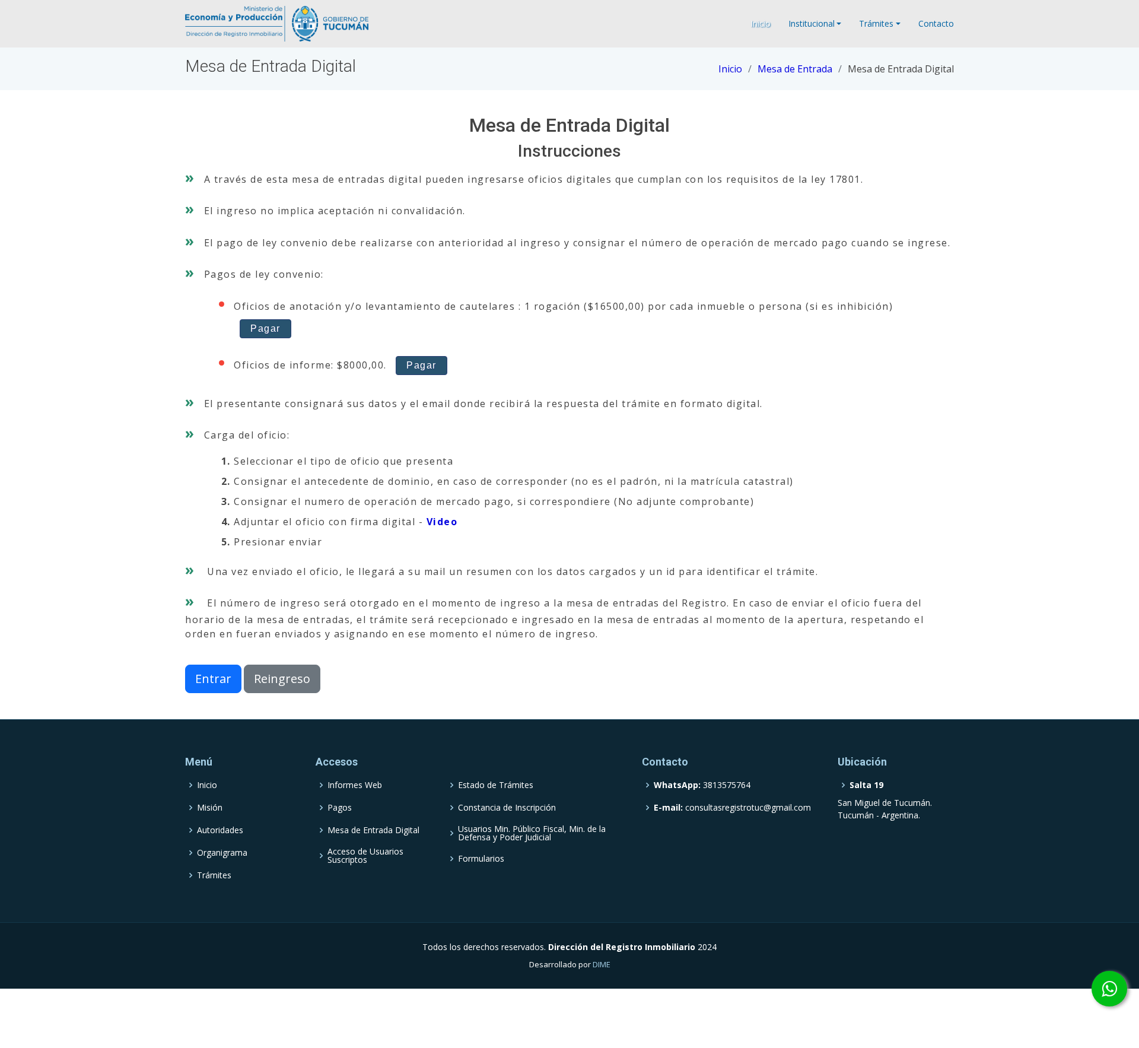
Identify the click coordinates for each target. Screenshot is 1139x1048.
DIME (601, 964)
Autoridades (220, 830)
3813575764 (702, 785)
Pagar (265, 328)
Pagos (339, 808)
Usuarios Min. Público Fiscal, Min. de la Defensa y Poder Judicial (532, 833)
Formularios (481, 859)
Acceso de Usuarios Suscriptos (365, 855)
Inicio (760, 23)
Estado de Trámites (495, 785)
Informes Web (354, 785)
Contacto (936, 23)
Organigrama (222, 853)
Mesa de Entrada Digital (373, 830)
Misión (209, 808)
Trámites (214, 875)
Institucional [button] (811, 23)
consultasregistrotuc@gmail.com (732, 808)
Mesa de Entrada (795, 68)
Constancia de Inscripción (507, 808)
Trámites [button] (876, 23)
